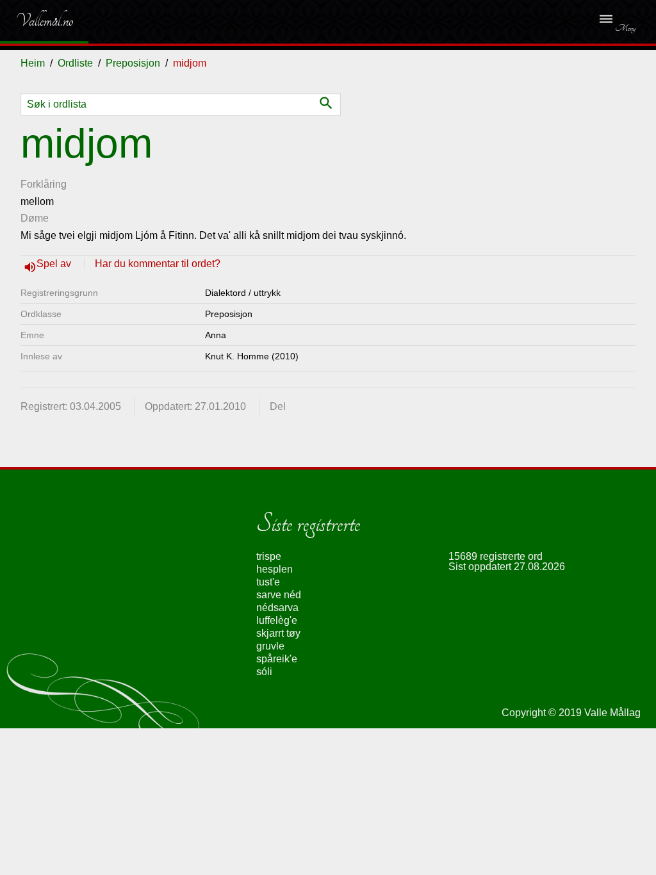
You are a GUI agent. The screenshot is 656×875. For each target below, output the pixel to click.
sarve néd (278, 594)
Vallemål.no (34, 20)
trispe (268, 556)
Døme (34, 218)
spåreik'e (276, 658)
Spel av (55, 263)
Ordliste (75, 63)
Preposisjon (133, 63)
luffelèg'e (276, 620)
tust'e (268, 582)
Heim (32, 63)
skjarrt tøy (278, 633)
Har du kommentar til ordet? (157, 263)
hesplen (274, 569)
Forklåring (43, 184)
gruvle (270, 646)
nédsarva (277, 607)
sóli (264, 671)
